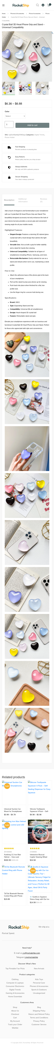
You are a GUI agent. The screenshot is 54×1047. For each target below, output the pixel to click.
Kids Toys (39, 979)
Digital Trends (39, 135)
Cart (15, 1018)
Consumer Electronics (15, 986)
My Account (15, 1021)
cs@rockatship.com (31, 953)
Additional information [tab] (23, 200)
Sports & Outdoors (39, 990)
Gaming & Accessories (15, 993)
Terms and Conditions (39, 1018)
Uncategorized (39, 993)
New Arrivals (39, 968)
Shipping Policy (39, 1011)
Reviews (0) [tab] (43, 200)
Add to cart (32, 125)
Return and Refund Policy (39, 1014)
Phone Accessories (34, 13)
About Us (15, 1011)
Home (4, 13)
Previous (4, 88)
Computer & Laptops (15, 983)
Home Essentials (15, 996)
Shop (15, 1007)
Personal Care (39, 983)
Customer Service (39, 1024)
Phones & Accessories (17, 13)
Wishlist (15, 1028)
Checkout (15, 1014)
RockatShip (26, 1042)
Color (7, 112)
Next (49, 88)
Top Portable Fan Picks (15, 968)
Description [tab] (9, 200)
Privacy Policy (39, 1021)
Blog (39, 1007)
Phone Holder (10, 137)
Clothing (15, 979)
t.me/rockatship (31, 957)
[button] (52, 33)
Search (37, 5)
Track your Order (15, 1024)
